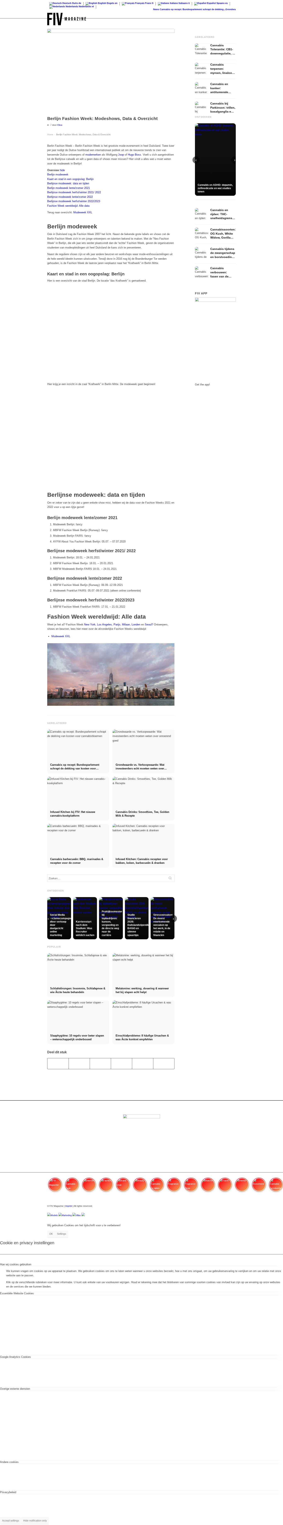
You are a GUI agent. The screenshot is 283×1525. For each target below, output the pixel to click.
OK (51, 1233)
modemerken (93, 154)
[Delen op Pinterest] (121, 1063)
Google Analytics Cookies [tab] (15, 1356)
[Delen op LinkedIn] (142, 1063)
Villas (78, 1215)
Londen (136, 624)
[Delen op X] (79, 1063)
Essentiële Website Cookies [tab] (17, 1293)
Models (54, 1215)
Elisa (59, 125)
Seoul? (149, 624)
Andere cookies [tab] (9, 1462)
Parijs (117, 624)
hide (62, 170)
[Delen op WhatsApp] (100, 1063)
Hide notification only (35, 1520)
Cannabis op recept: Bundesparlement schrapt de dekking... (182, 9)
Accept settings (10, 1520)
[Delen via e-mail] (163, 1063)
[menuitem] (232, 19)
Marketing (67, 1215)
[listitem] (55, 1186)
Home (50, 134)
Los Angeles (104, 624)
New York (90, 624)
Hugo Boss (134, 154)
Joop (121, 154)
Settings (61, 1233)
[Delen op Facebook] (58, 1063)
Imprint (68, 1206)
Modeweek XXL (82, 212)
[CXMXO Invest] (83, 1215)
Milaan (126, 624)
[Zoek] (232, 19)
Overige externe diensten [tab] (15, 1388)
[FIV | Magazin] (66, 19)
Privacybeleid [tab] (8, 1492)
